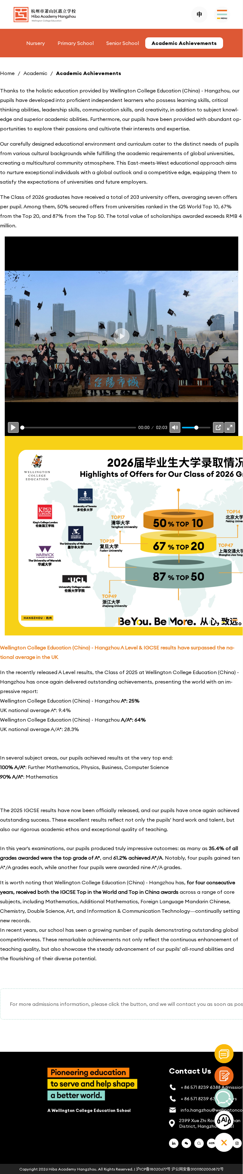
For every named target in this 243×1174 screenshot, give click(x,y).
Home (7, 73)
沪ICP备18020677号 (153, 1169)
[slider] (78, 428)
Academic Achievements (184, 43)
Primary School (76, 43)
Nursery (35, 43)
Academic (35, 73)
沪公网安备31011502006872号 (197, 1169)
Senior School (122, 43)
